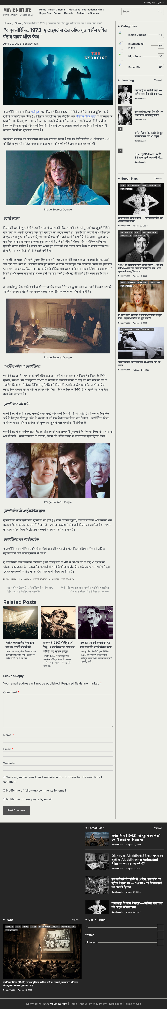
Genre (57, 13)
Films (6, 579)
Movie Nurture (17, 9)
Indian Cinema (56, 9)
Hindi (14, 579)
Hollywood (25, 579)
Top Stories (67, 579)
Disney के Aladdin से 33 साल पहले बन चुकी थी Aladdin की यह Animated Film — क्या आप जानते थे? (137, 860)
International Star (137, 186)
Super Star (45, 13)
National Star (149, 232)
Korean (9, 927)
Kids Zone (74, 9)
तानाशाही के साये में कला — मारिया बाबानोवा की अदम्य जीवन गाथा (148, 94)
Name (8, 735)
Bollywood (126, 232)
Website (9, 763)
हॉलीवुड (35, 112)
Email (8, 749)
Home (42, 9)
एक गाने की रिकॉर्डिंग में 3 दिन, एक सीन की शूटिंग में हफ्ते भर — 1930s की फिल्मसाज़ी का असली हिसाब (137, 883)
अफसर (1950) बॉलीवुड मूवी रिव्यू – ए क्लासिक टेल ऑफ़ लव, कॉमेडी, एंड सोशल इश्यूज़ (59, 647)
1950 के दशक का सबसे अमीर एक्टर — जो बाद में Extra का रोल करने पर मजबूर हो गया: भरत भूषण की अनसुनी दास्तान (140, 268)
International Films (93, 9)
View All (158, 80)
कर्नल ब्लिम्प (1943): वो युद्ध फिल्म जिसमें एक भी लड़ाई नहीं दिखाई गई (149, 136)
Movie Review (40, 579)
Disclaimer (115, 1003)
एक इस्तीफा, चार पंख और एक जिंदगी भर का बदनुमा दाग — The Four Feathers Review (149, 116)
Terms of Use (132, 1003)
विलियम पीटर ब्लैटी (86, 116)
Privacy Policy (98, 1003)
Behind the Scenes (88, 13)
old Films (54, 579)
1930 (123, 186)
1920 (18, 927)
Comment (11, 692)
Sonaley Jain (30, 43)
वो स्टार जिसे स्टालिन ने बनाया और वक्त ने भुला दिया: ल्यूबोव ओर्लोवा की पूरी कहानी (140, 317)
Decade (68, 13)
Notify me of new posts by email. (29, 799)
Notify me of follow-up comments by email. (36, 790)
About (83, 1003)
